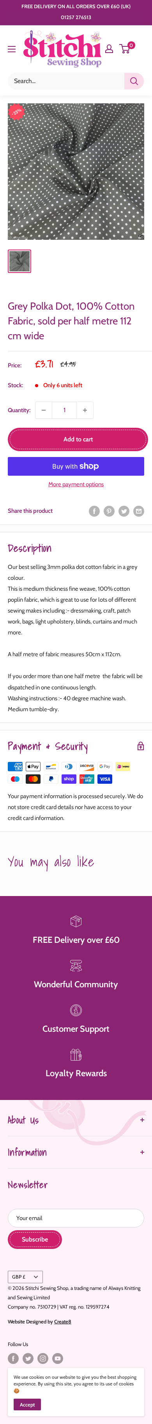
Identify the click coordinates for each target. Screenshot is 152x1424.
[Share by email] (138, 511)
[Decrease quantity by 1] (43, 410)
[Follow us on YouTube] (57, 1358)
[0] (125, 48)
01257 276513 (76, 17)
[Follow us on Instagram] (42, 1358)
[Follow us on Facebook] (13, 1358)
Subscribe (35, 1239)
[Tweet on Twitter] (123, 511)
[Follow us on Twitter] (28, 1358)
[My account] (109, 48)
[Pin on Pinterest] (109, 511)
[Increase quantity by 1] (85, 410)
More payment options (76, 484)
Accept (27, 1404)
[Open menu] (12, 49)
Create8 (62, 1321)
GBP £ (18, 1277)
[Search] (134, 81)
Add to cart (78, 439)
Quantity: (19, 410)
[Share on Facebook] (94, 511)
